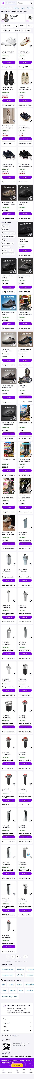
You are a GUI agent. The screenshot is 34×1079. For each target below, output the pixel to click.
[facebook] (6, 1053)
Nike (3, 984)
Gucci (21, 990)
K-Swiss (11, 984)
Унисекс (27, 30)
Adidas (19, 984)
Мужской (17, 30)
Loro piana (20, 969)
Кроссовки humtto (7, 969)
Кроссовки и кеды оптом (9, 997)
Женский (7, 30)
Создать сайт (17, 1065)
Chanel (4, 990)
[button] (8, 62)
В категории (9, 3)
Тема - (9, 1035)
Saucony (12, 990)
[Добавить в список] (14, 46)
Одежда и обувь (19, 8)
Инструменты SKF (7, 975)
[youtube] (3, 1053)
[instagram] (9, 1053)
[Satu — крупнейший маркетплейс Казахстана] (3, 3)
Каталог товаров (6, 8)
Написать (25, 544)
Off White (20, 975)
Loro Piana (30, 990)
